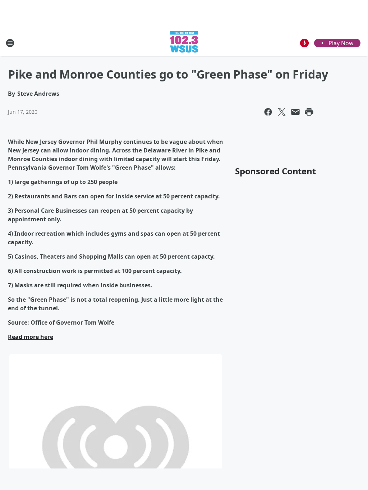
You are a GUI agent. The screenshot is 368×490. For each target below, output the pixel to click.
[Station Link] (184, 43)
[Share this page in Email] (295, 112)
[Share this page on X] (282, 112)
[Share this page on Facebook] (268, 112)
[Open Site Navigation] (10, 43)
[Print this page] (309, 112)
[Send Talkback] (304, 43)
